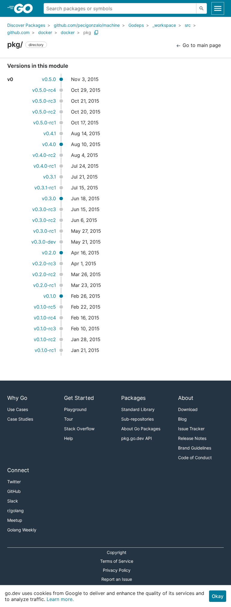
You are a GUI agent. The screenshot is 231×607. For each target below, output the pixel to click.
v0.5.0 (49, 79)
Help (68, 438)
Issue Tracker (191, 428)
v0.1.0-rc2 (45, 339)
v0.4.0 (49, 144)
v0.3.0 (49, 198)
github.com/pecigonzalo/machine (87, 25)
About (185, 398)
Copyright (116, 552)
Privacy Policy (117, 570)
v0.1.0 (49, 296)
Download (188, 409)
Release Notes (192, 438)
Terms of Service (116, 561)
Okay (217, 596)
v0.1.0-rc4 (45, 318)
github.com (18, 32)
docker (45, 32)
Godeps (136, 25)
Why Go (17, 398)
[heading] (25, 8)
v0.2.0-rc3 (44, 263)
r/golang (15, 510)
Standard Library (138, 409)
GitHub (14, 491)
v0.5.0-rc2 (44, 112)
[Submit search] (201, 8)
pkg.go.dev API (136, 438)
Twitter (14, 481)
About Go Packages (140, 428)
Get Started (79, 398)
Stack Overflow (79, 428)
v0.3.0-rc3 (44, 209)
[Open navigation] (218, 8)
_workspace (164, 25)
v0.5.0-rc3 (44, 101)
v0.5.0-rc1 (44, 123)
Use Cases (17, 409)
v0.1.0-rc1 (45, 350)
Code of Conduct (195, 457)
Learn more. (60, 599)
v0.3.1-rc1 (45, 188)
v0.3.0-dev (43, 242)
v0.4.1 (49, 133)
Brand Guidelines (194, 447)
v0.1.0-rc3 (45, 328)
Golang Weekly (21, 529)
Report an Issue (116, 579)
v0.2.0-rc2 (44, 274)
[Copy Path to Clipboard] (96, 32)
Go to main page (201, 45)
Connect (18, 470)
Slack (12, 500)
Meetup (14, 520)
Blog (182, 419)
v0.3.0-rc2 (44, 220)
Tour (68, 419)
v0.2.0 (49, 253)
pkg (87, 32)
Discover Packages (26, 25)
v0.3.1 (49, 177)
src (188, 25)
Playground (75, 409)
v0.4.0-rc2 (44, 155)
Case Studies (20, 419)
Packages (133, 398)
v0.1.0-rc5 (45, 307)
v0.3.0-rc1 (44, 231)
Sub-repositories (137, 419)
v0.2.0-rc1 (44, 285)
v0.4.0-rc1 (44, 166)
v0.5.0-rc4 (44, 90)
